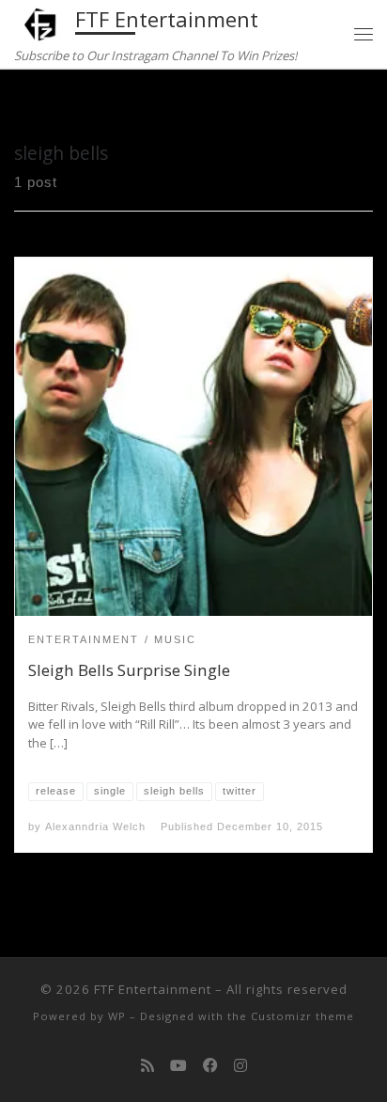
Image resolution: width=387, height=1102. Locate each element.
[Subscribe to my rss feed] (147, 1066)
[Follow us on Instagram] (240, 1066)
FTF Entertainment (152, 989)
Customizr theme (302, 1016)
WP (117, 1016)
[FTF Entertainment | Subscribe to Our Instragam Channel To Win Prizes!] (41, 22)
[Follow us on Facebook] (210, 1066)
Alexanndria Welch (95, 826)
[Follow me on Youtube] (178, 1066)
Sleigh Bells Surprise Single (129, 670)
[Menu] (363, 34)
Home (33, 105)
